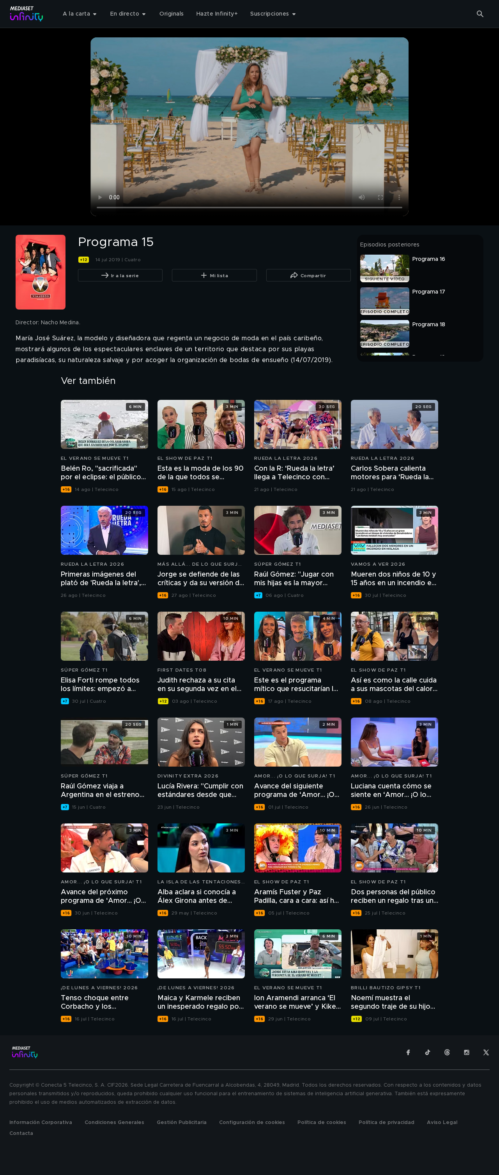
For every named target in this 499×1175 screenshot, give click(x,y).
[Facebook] (408, 1052)
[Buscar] (480, 14)
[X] (486, 1052)
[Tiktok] (427, 1052)
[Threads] (447, 1052)
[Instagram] (466, 1052)
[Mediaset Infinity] (26, 14)
